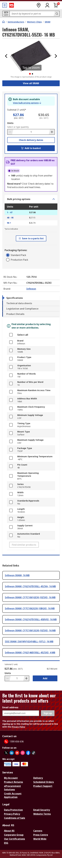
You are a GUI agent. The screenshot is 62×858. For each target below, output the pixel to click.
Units (10, 123)
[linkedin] (12, 753)
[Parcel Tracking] (38, 5)
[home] (3, 22)
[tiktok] (33, 753)
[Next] (56, 56)
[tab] (31, 298)
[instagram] (22, 753)
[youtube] (17, 753)
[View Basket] (56, 5)
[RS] (11, 5)
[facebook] (28, 753)
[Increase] (52, 132)
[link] (27, 102)
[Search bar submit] (56, 13)
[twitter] (6, 753)
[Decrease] (10, 132)
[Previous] (6, 56)
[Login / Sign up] (47, 5)
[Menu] (4, 5)
